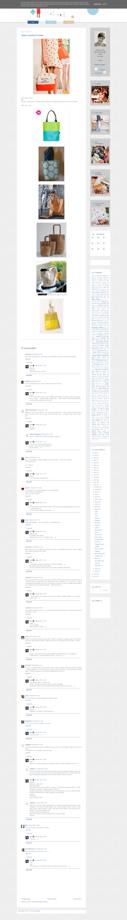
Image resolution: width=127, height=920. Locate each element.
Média (94, 352)
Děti (93, 300)
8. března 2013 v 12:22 (40, 392)
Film (105, 307)
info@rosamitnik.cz (100, 64)
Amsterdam (99, 277)
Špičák (94, 412)
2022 (94, 463)
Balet (99, 282)
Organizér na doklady (101, 371)
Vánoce (94, 424)
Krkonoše (97, 343)
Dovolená (104, 303)
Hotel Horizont (96, 313)
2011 (94, 576)
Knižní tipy (102, 340)
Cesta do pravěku (101, 289)
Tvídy (105, 419)
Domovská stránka (51, 899)
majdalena (28, 744)
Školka (101, 410)
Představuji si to (98, 565)
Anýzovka (27, 665)
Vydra (105, 429)
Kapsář (102, 329)
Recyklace (106, 390)
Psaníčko (104, 386)
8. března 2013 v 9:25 (35, 381)
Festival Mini (97, 307)
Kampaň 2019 (95, 329)
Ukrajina (105, 420)
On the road (97, 541)
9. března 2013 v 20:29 (40, 836)
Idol (98, 319)
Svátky (96, 511)
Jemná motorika (103, 324)
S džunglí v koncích (99, 544)
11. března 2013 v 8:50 (40, 860)
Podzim (93, 383)
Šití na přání (104, 409)
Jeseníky (94, 325)
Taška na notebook (103, 415)
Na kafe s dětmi (100, 357)
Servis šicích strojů (101, 400)
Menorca (101, 352)
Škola (96, 410)
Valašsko (94, 422)
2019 (94, 470)
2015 (94, 480)
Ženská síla (99, 438)
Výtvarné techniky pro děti (100, 433)
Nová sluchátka (106, 362)
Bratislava (100, 287)
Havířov (99, 312)
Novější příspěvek (26, 899)
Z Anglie (97, 527)
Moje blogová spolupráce (101, 355)
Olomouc (101, 367)
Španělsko (107, 410)
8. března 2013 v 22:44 (40, 759)
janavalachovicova (30, 849)
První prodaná (98, 537)
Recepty (100, 390)
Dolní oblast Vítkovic (96, 301)
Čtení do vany (102, 296)
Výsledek (97, 546)
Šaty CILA (101, 407)
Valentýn (103, 422)
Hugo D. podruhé (99, 549)
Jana (26, 520)
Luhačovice (94, 350)
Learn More (97, 4)
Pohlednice (97, 520)
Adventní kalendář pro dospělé (99, 275)
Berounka (104, 284)
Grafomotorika (95, 310)
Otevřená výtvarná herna (98, 374)
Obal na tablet (94, 367)
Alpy (93, 277)
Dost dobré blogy (96, 303)
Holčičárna (106, 312)
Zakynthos (99, 436)
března (96, 509)
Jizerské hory (102, 325)
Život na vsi (94, 439)
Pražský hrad (99, 385)
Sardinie (93, 400)
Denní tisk (97, 558)
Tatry (102, 417)
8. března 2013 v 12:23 (40, 365)
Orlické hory (95, 373)
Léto (105, 348)
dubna (96, 506)
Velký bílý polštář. (96, 426)
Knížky (97, 338)
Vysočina (104, 431)
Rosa (31, 365)
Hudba (95, 317)
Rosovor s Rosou (96, 395)
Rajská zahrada (102, 388)
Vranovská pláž (100, 427)
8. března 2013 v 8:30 (36, 354)
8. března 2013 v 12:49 (40, 441)
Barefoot (93, 284)
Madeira (107, 350)
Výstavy (94, 433)
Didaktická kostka (103, 300)
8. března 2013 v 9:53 (42, 410)
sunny (26, 695)
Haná (102, 310)
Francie (103, 308)
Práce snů (100, 383)
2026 (94, 453)
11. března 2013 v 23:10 (41, 780)
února (96, 568)
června (96, 501)
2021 (94, 465)
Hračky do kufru (104, 315)
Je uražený (97, 563)
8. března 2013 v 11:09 (35, 488)
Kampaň (105, 328)
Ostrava (104, 373)
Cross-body (103, 291)
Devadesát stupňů (99, 539)
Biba (26, 825)
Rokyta (105, 393)
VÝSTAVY (68, 22)
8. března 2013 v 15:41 (36, 665)
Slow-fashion (94, 403)
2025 (94, 455)
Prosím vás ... (98, 518)
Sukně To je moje (103, 403)
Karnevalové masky (102, 331)
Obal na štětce (104, 366)
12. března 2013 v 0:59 (41, 802)
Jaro (97, 323)
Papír (99, 378)
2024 (94, 458)
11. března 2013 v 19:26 (42, 768)
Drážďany (94, 305)
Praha (107, 383)
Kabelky (95, 328)
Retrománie (106, 391)
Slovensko (105, 401)
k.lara (26, 636)
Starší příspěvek (77, 899)
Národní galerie (95, 359)
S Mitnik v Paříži (102, 398)
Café (93, 289)
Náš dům (100, 361)
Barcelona (105, 282)
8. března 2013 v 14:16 (37, 607)
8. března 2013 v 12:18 (40, 502)
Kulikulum (97, 551)
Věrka (27, 457)
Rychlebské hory (96, 397)
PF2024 (99, 381)
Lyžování (100, 350)
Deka (105, 297)
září (96, 494)
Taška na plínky (95, 417)
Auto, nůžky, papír (99, 560)
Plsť (105, 381)
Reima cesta (97, 391)
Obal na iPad (104, 364)
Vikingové (105, 426)
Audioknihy (94, 280)
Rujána (105, 395)
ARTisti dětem (103, 279)
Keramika (100, 334)
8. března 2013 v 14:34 (34, 636)
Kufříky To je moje (98, 347)
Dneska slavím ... (99, 530)
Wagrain (93, 436)
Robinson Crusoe (98, 393)
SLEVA (98, 401)
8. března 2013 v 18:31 (37, 721)
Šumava (99, 412)
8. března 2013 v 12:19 (40, 474)
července (97, 499)
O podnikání (96, 364)
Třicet (96, 513)
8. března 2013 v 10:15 (34, 457)
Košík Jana (97, 525)
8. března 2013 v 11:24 (37, 547)
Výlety (94, 431)
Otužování (94, 376)
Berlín (98, 284)
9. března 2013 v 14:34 (34, 825)
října (96, 492)
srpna (96, 496)
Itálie (104, 318)
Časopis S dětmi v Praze (98, 292)
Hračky (95, 315)
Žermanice (105, 438)
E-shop (100, 305)
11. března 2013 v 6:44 (41, 849)
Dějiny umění (95, 297)
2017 (94, 475)
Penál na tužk (100, 379)
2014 (94, 482)
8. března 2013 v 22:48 (40, 680)
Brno (105, 287)
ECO (107, 305)
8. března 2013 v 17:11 (34, 695)
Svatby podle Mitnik (96, 405)
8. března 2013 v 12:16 (40, 531)
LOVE (96, 515)
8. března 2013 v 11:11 (33, 520)
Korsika (93, 342)
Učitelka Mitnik (96, 420)
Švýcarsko (105, 412)
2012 (94, 574)
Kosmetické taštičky (102, 342)
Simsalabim (28, 721)
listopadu (97, 489)
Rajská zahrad (94, 388)
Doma (104, 302)
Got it (105, 4)
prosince (97, 487)
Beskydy (94, 285)
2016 (94, 477)
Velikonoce (103, 424)
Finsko (93, 308)
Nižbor (99, 362)
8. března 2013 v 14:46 (40, 649)
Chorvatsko (101, 317)
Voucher (93, 427)
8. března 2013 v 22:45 (40, 707)
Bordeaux (101, 285)
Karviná (93, 333)
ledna (96, 571)
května (96, 504)
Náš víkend (97, 523)
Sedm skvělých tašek (100, 553)
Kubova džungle (104, 345)
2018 (94, 472)
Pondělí (27, 381)
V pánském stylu (99, 556)
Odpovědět (28, 359)
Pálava (101, 376)
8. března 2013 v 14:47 (40, 621)
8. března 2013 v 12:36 (46, 434)
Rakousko (94, 390)
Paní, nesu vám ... (99, 534)
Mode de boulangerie (30, 410)
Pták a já (97, 532)
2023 (94, 460)
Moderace (106, 354)
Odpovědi (29, 362)
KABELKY (51, 22)
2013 (94, 484)
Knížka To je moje (102, 336)
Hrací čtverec (105, 313)
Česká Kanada (99, 294)
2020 (94, 467)
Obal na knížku (95, 366)
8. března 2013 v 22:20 (37, 744)
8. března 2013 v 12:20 (40, 424)
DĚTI (33, 22)
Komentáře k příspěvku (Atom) (39, 901)
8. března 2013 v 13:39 (40, 594)
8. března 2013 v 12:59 (37, 577)
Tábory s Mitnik (96, 414)
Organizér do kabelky (102, 369)
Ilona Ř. (27, 488)
